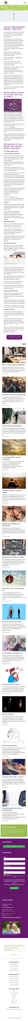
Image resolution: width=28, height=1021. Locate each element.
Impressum (14, 1003)
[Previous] (23, 344)
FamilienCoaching (14, 966)
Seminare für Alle (14, 984)
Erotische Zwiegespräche (9, 746)
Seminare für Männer (14, 980)
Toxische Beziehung (8, 714)
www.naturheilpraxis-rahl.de (14, 1009)
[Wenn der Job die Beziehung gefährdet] (14, 355)
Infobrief (11, 830)
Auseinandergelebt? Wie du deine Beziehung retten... (12, 809)
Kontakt (14, 995)
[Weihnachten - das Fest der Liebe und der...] (14, 579)
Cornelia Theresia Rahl (10, 913)
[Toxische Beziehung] (14, 704)
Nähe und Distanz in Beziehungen (12, 426)
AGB (14, 999)
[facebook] (14, 14)
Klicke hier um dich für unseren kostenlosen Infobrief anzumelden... (14, 948)
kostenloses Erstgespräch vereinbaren (14, 846)
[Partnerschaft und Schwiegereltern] (14, 643)
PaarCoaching (14, 964)
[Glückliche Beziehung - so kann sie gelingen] (14, 481)
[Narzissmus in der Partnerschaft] (14, 612)
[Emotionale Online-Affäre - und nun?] (14, 767)
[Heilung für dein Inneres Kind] (14, 674)
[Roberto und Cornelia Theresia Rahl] (11, 927)
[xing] (14, 16)
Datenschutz (14, 1001)
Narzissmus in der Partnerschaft (11, 622)
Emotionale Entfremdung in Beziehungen (14, 395)
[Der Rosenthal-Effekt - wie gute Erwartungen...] (14, 447)
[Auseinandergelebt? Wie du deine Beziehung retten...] (14, 798)
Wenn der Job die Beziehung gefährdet (13, 365)
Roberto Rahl (8, 915)
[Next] (25, 344)
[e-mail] (14, 19)
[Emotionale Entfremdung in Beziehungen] (14, 385)
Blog (14, 991)
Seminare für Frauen (14, 978)
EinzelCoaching (14, 968)
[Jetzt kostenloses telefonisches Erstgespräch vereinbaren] (14, 339)
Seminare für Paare (14, 976)
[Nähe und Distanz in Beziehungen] (14, 416)
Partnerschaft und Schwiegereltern (12, 653)
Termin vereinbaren (14, 993)
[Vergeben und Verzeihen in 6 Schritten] (14, 547)
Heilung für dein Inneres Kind (10, 684)
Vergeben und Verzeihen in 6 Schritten (13, 557)
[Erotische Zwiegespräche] (14, 736)
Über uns (14, 997)
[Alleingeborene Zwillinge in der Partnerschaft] (14, 514)
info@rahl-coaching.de (10, 911)
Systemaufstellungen (14, 970)
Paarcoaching (20, 330)
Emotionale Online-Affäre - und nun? (12, 777)
